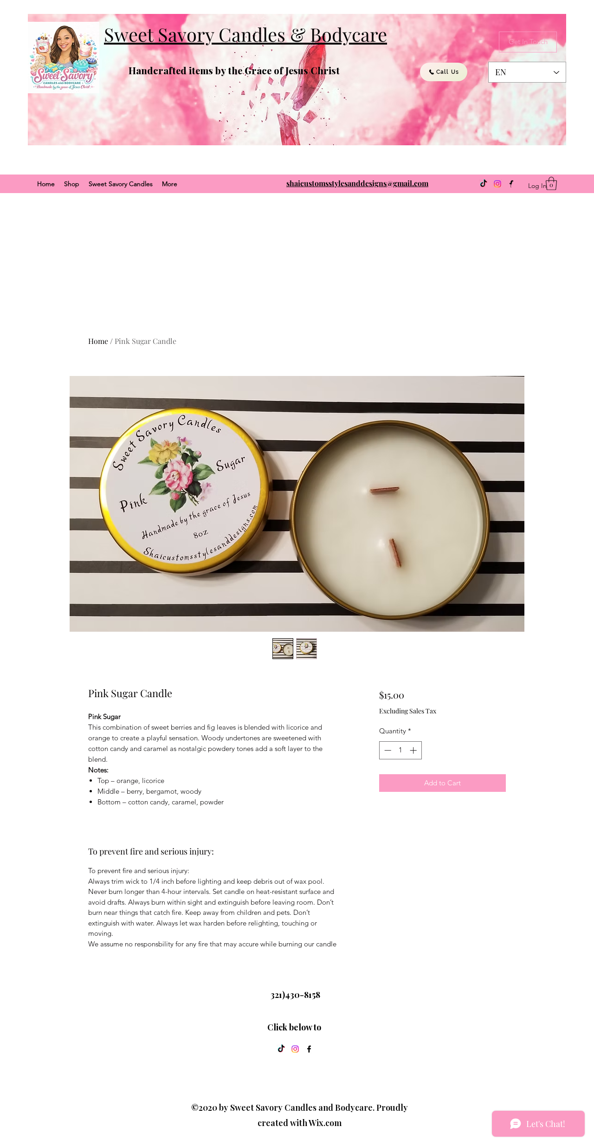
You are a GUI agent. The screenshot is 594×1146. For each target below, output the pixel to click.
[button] (551, 183)
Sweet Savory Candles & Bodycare (245, 34)
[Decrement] (387, 750)
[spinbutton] (400, 750)
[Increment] (414, 750)
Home (98, 341)
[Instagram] (497, 183)
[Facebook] (309, 1049)
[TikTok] (483, 183)
